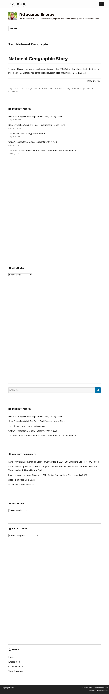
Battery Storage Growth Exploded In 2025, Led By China (35, 116)
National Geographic (81, 88)
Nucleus (85, 688)
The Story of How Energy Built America (26, 133)
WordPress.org (15, 671)
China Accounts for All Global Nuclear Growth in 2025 (32, 142)
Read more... (93, 81)
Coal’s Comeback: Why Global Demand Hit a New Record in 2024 (56, 475)
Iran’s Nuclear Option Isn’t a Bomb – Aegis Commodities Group (37, 466)
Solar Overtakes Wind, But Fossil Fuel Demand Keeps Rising (36, 125)
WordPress (103, 690)
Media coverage (64, 88)
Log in (11, 657)
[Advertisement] (28, 210)
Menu (13, 28)
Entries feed (14, 662)
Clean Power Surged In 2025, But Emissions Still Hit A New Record (68, 462)
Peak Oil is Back (27, 480)
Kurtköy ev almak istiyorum (20, 462)
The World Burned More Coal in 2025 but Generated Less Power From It (42, 150)
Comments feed (15, 666)
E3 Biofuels (44, 88)
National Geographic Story (38, 58)
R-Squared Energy (36, 14)
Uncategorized (30, 88)
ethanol (52, 88)
